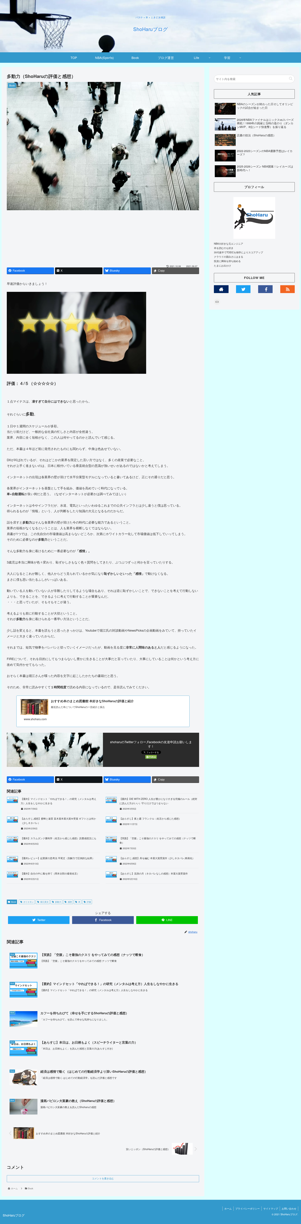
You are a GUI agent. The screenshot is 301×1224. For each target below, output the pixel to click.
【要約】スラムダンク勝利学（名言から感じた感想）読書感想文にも (58, 838)
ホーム (228, 1208)
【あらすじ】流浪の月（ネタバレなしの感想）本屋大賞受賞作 (153, 873)
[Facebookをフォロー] (265, 289)
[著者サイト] (221, 289)
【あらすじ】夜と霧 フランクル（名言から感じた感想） (150, 818)
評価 (89, 901)
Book (13, 901)
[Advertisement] (103, 238)
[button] (290, 79)
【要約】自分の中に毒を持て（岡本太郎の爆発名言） (50, 873)
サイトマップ (270, 1208)
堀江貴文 (44, 901)
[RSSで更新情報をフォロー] (287, 289)
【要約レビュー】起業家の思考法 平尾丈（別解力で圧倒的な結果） (58, 858)
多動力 (58, 901)
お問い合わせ (289, 1208)
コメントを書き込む (103, 1178)
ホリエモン (28, 901)
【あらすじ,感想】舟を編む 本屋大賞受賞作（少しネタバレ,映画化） (157, 858)
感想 (70, 901)
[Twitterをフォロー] (243, 289)
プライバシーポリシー (247, 1208)
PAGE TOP (291, 1184)
